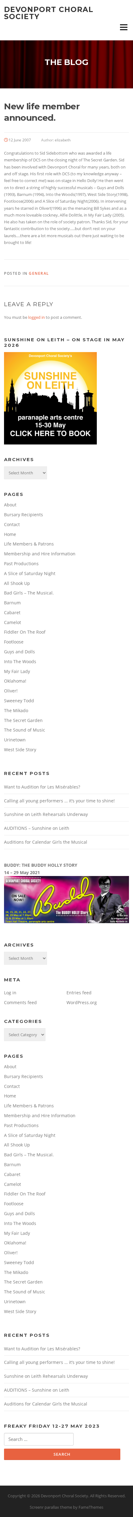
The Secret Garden (23, 720)
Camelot (12, 622)
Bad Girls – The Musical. (29, 593)
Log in (10, 993)
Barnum (12, 603)
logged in (36, 317)
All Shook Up (17, 583)
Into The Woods (20, 661)
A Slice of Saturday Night (29, 573)
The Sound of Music (24, 730)
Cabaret (12, 612)
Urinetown (15, 740)
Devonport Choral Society (48, 13)
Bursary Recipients (23, 514)
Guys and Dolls (19, 652)
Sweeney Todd (19, 701)
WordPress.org (81, 1002)
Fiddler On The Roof (24, 632)
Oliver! (11, 691)
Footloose (14, 642)
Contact (12, 524)
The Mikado (16, 710)
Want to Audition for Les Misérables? (42, 787)
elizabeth (63, 140)
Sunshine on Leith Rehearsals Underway (46, 814)
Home (10, 534)
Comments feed (20, 1002)
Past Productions (21, 563)
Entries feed (79, 993)
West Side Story (20, 749)
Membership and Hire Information (39, 554)
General (39, 273)
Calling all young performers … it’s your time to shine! (59, 801)
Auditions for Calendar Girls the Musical (45, 842)
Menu (123, 27)
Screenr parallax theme (51, 1507)
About (10, 505)
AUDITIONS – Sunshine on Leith (36, 828)
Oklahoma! (15, 681)
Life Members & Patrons (29, 544)
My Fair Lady (17, 671)
